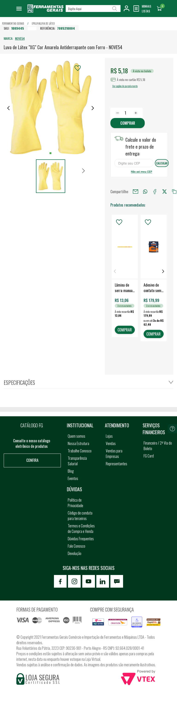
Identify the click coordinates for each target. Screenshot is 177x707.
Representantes (116, 463)
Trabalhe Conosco (79, 451)
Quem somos (76, 436)
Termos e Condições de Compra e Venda (81, 528)
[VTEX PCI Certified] (98, 621)
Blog (71, 471)
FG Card (149, 456)
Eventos (73, 478)
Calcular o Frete (133, 163)
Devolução (74, 553)
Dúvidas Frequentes (81, 538)
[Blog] (116, 581)
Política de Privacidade (75, 502)
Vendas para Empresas (114, 453)
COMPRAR (125, 330)
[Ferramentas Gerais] (45, 11)
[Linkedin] (102, 581)
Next (163, 271)
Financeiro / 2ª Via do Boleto (158, 445)
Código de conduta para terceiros (80, 515)
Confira (32, 460)
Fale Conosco (76, 546)
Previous (115, 271)
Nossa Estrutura (78, 443)
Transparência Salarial (77, 460)
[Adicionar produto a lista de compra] (77, 68)
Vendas (111, 443)
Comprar (127, 123)
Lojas (109, 436)
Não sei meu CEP (141, 171)
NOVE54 (20, 38)
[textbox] (93, 8)
